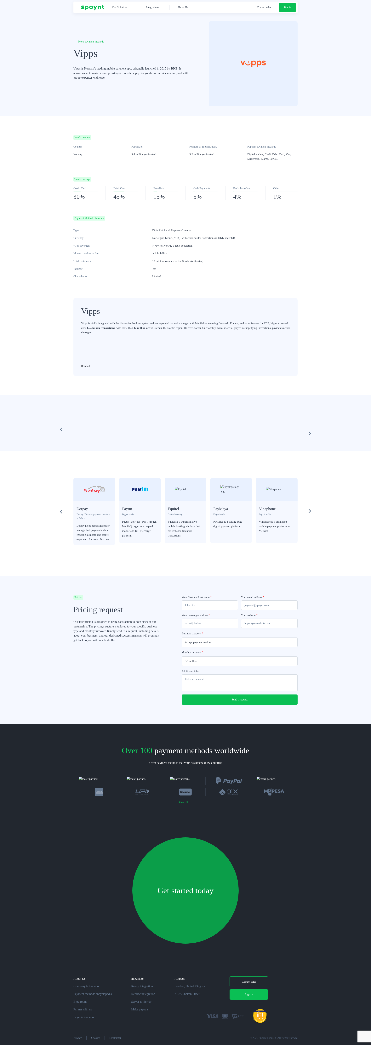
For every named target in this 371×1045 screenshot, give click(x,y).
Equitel (173, 509)
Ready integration (142, 986)
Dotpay (82, 509)
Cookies (95, 1038)
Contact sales (264, 7)
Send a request (240, 699)
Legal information (84, 1017)
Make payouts (139, 1009)
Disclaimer (115, 1038)
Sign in (287, 7)
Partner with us (82, 1009)
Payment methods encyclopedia (92, 994)
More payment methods (91, 41)
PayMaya (220, 509)
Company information (86, 986)
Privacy (77, 1038)
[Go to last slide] (61, 511)
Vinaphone (267, 509)
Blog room (80, 1001)
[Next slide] (309, 511)
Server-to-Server (141, 1001)
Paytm (127, 509)
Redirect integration (143, 994)
